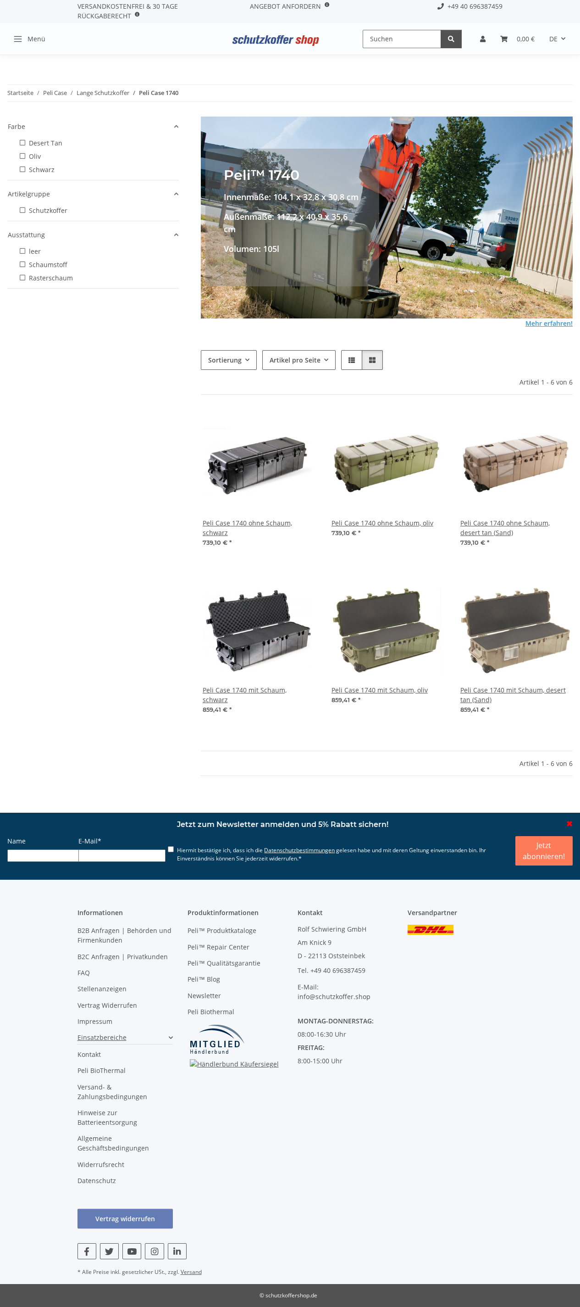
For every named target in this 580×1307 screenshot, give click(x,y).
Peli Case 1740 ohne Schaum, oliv (382, 523)
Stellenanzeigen (102, 988)
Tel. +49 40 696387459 (331, 970)
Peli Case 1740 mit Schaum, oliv (379, 690)
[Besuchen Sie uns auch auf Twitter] (109, 1251)
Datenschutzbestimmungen (299, 850)
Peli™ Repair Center (218, 947)
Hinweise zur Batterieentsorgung (107, 1117)
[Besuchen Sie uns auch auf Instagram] (154, 1251)
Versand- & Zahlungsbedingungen (112, 1092)
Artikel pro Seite (295, 360)
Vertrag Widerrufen (107, 1005)
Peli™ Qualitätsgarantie (224, 963)
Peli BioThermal (101, 1070)
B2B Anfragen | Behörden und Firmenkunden (124, 935)
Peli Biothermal (211, 1011)
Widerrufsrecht (100, 1164)
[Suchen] (451, 39)
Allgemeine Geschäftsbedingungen (113, 1143)
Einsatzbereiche (102, 1037)
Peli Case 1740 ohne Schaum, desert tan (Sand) (505, 528)
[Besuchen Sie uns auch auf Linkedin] (177, 1251)
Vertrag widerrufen (125, 1218)
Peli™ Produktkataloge (222, 930)
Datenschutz (96, 1180)
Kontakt (89, 1054)
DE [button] (553, 38)
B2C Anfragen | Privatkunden (122, 956)
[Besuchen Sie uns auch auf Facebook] (86, 1251)
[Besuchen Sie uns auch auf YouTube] (131, 1251)
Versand (191, 1272)
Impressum (94, 1021)
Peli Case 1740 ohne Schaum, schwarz (247, 528)
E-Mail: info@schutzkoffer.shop (334, 992)
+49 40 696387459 (473, 6)
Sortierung (225, 360)
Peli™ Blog (204, 979)
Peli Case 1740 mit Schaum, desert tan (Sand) (513, 695)
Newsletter (204, 995)
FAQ (83, 972)
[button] (483, 39)
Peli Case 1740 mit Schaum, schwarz (245, 695)
